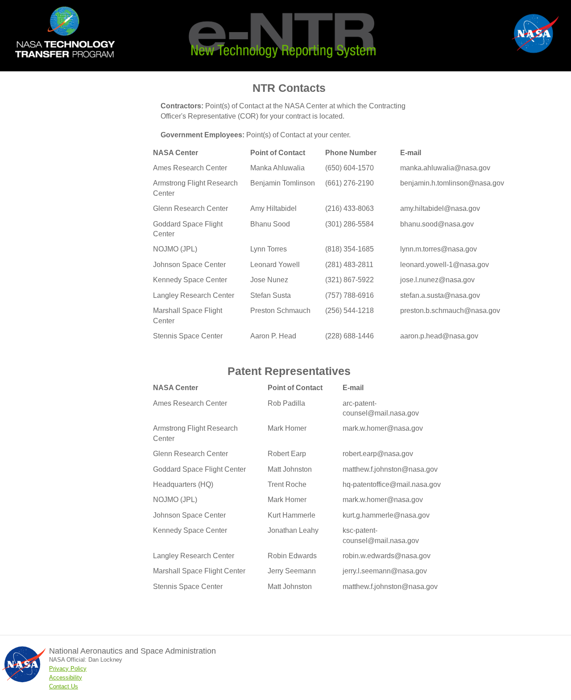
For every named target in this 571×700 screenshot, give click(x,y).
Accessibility (65, 677)
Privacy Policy (68, 668)
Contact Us (63, 686)
